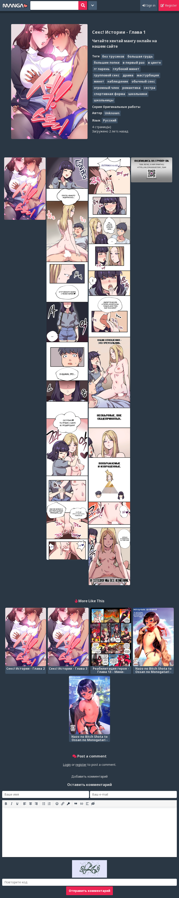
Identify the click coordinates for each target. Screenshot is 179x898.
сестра (149, 88)
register (81, 764)
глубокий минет (126, 69)
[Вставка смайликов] (57, 803)
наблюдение (117, 81)
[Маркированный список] (43, 803)
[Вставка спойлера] (87, 803)
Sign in (150, 5)
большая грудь (140, 56)
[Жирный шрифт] (6, 803)
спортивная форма (109, 94)
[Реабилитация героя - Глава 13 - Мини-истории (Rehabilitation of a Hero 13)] (110, 637)
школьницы (104, 100)
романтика (131, 88)
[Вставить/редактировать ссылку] (62, 803)
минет (99, 81)
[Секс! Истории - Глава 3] (68, 637)
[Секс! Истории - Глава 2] (25, 637)
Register (170, 5)
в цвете (154, 62)
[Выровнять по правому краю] (36, 803)
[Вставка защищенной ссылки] (68, 803)
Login (67, 764)
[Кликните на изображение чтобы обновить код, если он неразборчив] (89, 876)
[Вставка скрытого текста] (93, 803)
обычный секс (143, 81)
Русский (109, 120)
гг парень (102, 69)
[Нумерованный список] (49, 803)
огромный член (106, 88)
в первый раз (134, 62)
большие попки (106, 62)
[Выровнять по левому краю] (25, 803)
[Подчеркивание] (17, 803)
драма (128, 75)
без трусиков (113, 56)
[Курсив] (11, 803)
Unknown (112, 113)
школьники (137, 94)
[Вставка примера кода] (81, 803)
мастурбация (148, 75)
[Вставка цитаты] (76, 803)
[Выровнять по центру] (30, 803)
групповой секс (106, 75)
